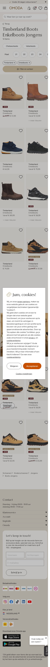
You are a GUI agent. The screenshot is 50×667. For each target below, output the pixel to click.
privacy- (32, 338)
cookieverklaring (13, 340)
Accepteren (32, 366)
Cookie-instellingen (24, 374)
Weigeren (14, 366)
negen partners (23, 302)
